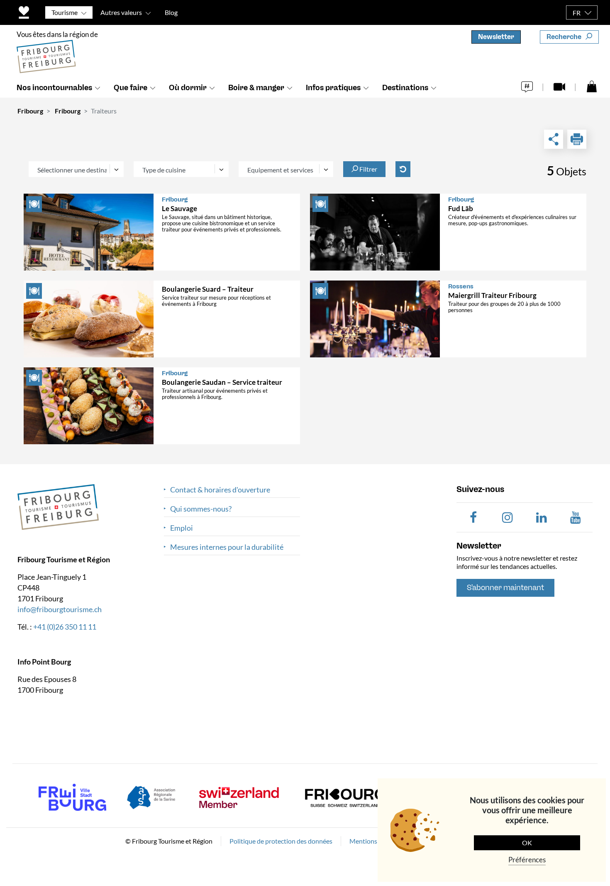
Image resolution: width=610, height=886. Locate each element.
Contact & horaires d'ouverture (220, 489)
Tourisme (64, 12)
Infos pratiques (333, 87)
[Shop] (592, 86)
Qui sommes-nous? (201, 509)
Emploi (181, 528)
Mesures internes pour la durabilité (226, 547)
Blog (171, 12)
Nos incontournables (54, 87)
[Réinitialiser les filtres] (402, 169)
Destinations (405, 87)
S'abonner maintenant (505, 587)
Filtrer (367, 169)
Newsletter (496, 37)
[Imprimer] (576, 139)
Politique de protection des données (280, 841)
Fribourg (30, 111)
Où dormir (188, 87)
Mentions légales (373, 841)
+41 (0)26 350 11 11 (64, 626)
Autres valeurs (121, 12)
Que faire (130, 87)
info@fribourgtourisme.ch (59, 609)
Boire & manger (256, 87)
